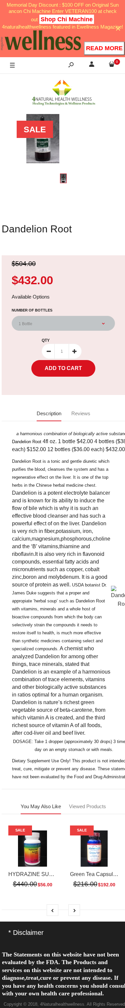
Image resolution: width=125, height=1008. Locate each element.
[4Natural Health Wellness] (63, 93)
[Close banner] (118, 29)
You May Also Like (41, 806)
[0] (111, 65)
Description (49, 413)
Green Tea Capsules (94, 874)
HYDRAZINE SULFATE (36, 874)
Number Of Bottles (32, 310)
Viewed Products (87, 806)
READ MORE (104, 48)
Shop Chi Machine (67, 19)
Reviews (80, 413)
